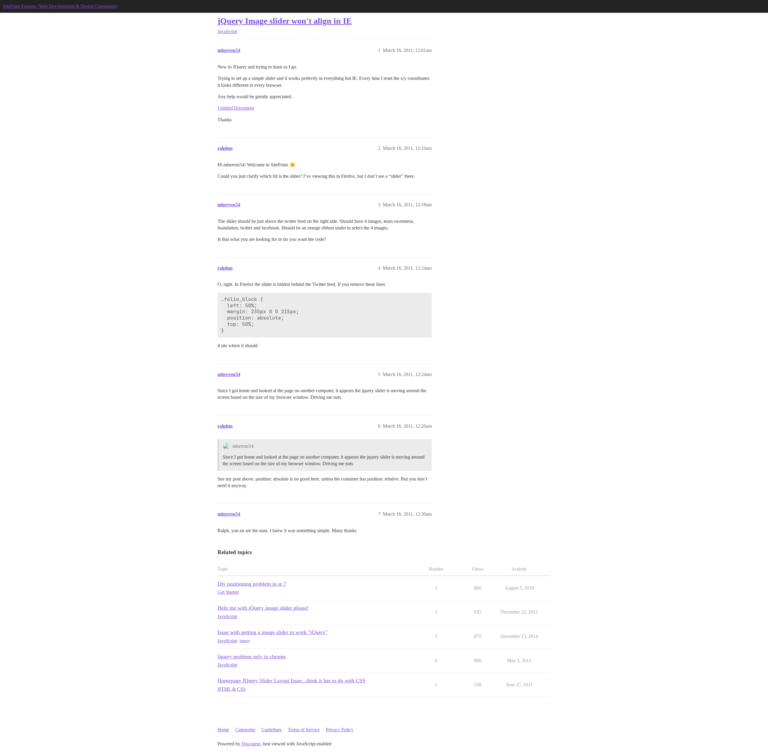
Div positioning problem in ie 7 (252, 584)
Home (223, 729)
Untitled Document (236, 108)
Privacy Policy (339, 729)
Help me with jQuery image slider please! (263, 608)
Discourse (251, 743)
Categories (245, 729)
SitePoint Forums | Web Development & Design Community (60, 6)
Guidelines (271, 729)
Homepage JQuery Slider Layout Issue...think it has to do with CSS (291, 681)
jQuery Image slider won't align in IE (285, 21)
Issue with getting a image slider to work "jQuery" (272, 632)
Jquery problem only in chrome (252, 656)
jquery (244, 640)
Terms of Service (304, 729)
